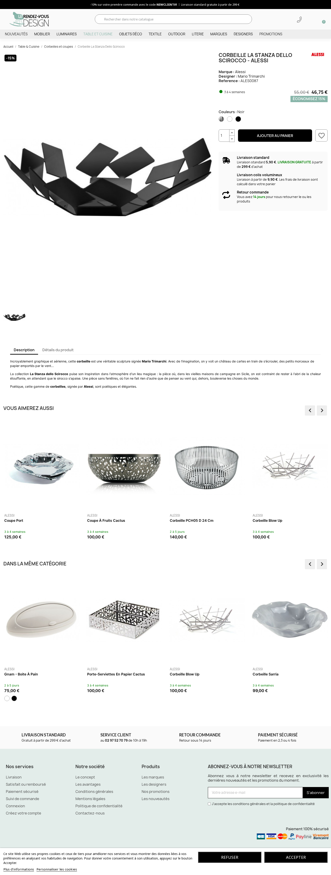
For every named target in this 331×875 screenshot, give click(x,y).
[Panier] (322, 19)
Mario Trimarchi (251, 76)
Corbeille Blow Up (267, 520)
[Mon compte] (307, 19)
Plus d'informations (18, 869)
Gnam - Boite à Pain (21, 674)
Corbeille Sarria (266, 674)
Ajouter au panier (275, 135)
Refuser (229, 857)
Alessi (240, 71)
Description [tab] (24, 349)
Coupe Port (13, 520)
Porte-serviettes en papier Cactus (116, 674)
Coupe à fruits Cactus (106, 520)
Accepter (296, 857)
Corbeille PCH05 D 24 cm (191, 520)
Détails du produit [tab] (58, 349)
